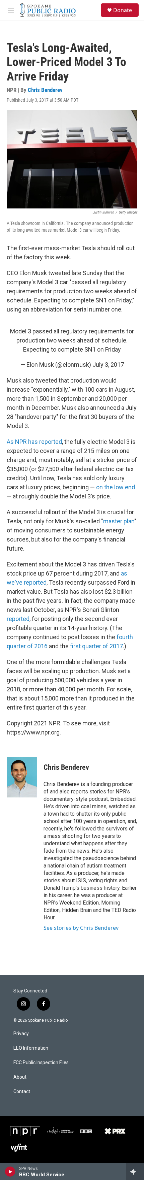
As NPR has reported (34, 441)
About (19, 1077)
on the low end (115, 487)
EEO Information (30, 1048)
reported (18, 618)
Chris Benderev (45, 90)
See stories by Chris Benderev (81, 927)
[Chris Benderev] (22, 777)
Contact (21, 1091)
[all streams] (135, 1171)
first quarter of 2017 (96, 646)
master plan (118, 521)
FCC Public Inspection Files (41, 1062)
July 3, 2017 (108, 364)
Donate (122, 10)
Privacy (21, 1033)
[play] (10, 1171)
